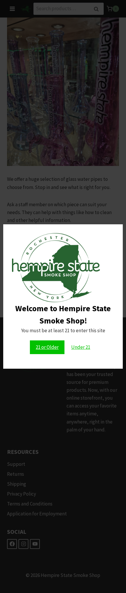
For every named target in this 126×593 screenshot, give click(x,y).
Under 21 (80, 347)
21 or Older (47, 347)
